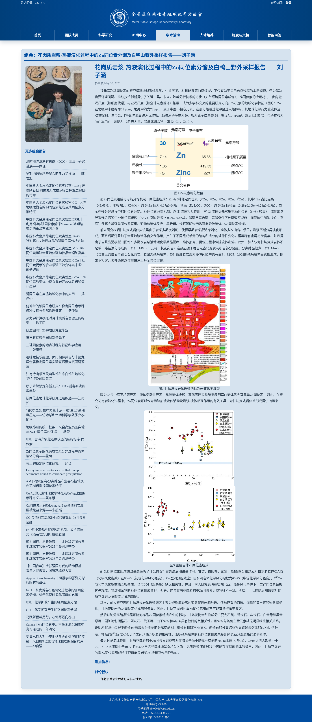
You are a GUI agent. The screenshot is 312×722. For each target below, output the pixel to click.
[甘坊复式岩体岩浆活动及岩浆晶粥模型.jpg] (189, 325)
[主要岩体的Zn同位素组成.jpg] (189, 448)
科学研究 (105, 35)
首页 (37, 35)
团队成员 (71, 35)
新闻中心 (139, 35)
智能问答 (274, 35)
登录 (288, 2)
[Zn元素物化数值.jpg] (189, 157)
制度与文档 (240, 35)
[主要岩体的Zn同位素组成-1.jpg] (189, 524)
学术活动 (173, 35)
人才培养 (207, 35)
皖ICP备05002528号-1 (156, 717)
